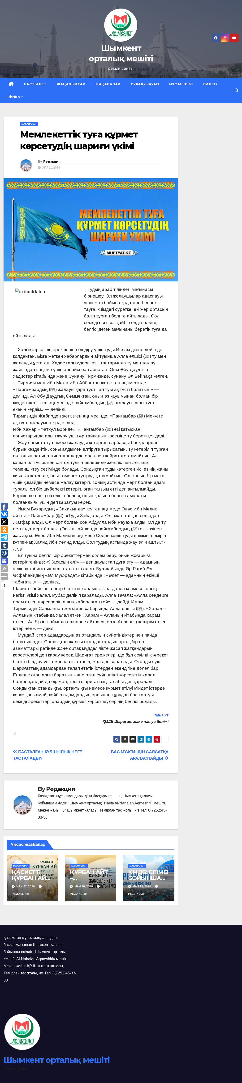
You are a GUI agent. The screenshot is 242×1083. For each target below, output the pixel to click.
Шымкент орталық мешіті (57, 1060)
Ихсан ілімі (181, 84)
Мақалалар (107, 84)
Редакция (51, 161)
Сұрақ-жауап (145, 84)
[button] (236, 90)
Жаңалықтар (70, 84)
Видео (210, 84)
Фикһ (15, 97)
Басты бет (35, 84)
